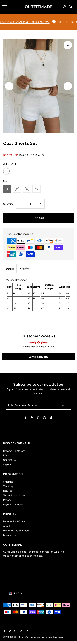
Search (7, 464)
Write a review (38, 357)
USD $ (18, 593)
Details (10, 268)
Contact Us (9, 460)
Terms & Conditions (14, 495)
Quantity (8, 203)
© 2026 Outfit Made (13, 637)
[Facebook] (25, 418)
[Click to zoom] (68, 45)
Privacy (7, 499)
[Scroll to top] (69, 631)
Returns (7, 490)
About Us (8, 526)
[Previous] (9, 86)
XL (36, 188)
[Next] (68, 86)
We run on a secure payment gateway (44, 637)
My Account (10, 535)
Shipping (24, 268)
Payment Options (13, 504)
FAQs (6, 455)
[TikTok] (51, 418)
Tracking (8, 486)
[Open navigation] (12, 6)
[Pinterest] (32, 418)
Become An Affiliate (14, 451)
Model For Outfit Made (16, 530)
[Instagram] (44, 418)
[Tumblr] (38, 418)
